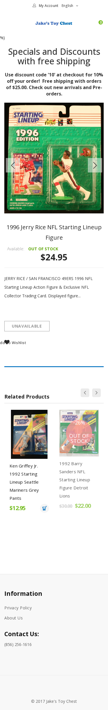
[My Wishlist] (90, 25)
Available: (15, 248)
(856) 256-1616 (18, 644)
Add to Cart (44, 508)
